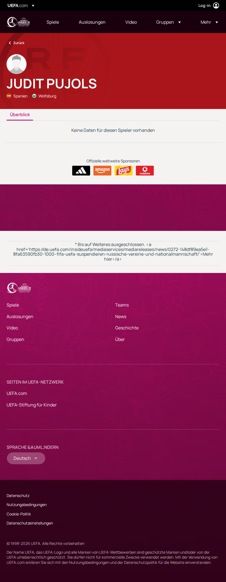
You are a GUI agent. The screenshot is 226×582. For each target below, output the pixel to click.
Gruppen (15, 339)
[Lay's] (124, 171)
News (120, 316)
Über (120, 339)
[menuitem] (56, 22)
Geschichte (127, 328)
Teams (122, 305)
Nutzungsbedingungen (27, 504)
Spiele (13, 305)
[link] (53, 22)
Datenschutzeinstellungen (30, 523)
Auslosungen (20, 316)
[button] (168, 22)
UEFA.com (17, 393)
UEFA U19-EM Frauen (18, 22)
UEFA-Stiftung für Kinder (32, 405)
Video (12, 328)
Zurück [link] (18, 42)
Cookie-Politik (19, 514)
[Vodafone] (145, 171)
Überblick (20, 114)
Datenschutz (18, 495)
